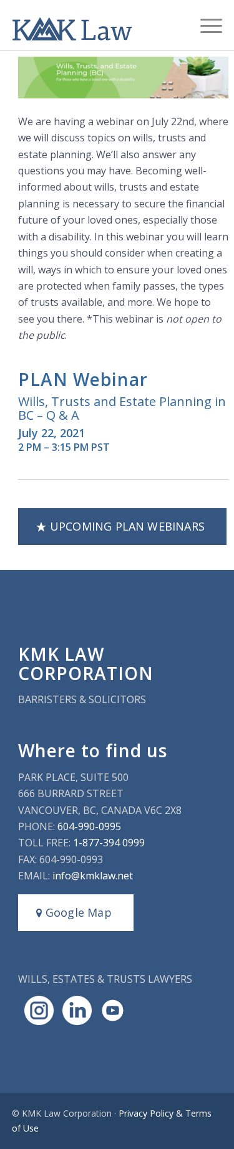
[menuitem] (205, 25)
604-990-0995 (89, 826)
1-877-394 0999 (109, 842)
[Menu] (205, 25)
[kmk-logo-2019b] (96, 25)
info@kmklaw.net (92, 875)
